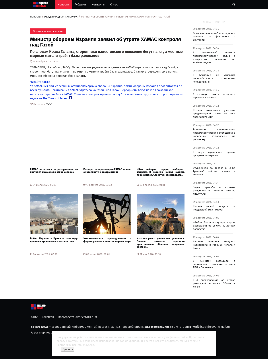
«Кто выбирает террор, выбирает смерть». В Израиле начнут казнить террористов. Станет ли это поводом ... (161, 172)
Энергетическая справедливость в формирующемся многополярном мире (107, 240)
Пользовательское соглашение (77, 317)
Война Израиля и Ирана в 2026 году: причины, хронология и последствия (54, 240)
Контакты (98, 4)
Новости (63, 4)
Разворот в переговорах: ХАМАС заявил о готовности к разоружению (107, 170)
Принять (68, 349)
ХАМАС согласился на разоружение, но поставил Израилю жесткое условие (54, 170)
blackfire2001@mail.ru (215, 326)
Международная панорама (60, 16)
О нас (114, 4)
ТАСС (49, 104)
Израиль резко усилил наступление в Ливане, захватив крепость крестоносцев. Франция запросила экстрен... (161, 242)
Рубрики (80, 4)
